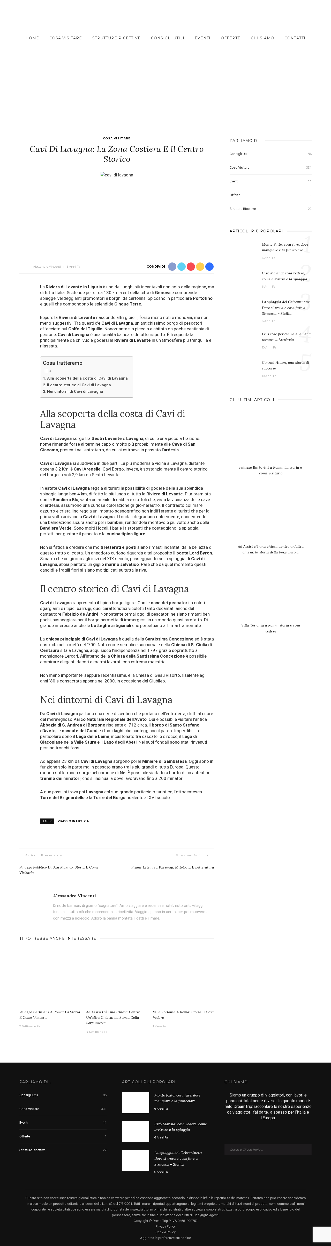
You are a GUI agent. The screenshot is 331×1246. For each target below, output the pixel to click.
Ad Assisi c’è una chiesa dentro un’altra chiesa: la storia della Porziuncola (113, 1017)
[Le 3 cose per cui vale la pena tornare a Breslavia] (243, 339)
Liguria (95, 286)
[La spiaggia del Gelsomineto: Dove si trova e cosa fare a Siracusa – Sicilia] (243, 309)
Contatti (294, 38)
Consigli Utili (167, 38)
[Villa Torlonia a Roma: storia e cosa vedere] (183, 977)
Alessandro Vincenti (47, 266)
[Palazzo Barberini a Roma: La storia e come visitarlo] (50, 977)
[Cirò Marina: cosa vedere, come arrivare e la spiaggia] (243, 280)
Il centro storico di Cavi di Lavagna (79, 385)
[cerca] (316, 15)
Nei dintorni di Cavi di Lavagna (75, 391)
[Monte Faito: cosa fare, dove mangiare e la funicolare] (243, 251)
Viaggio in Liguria (73, 821)
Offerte (230, 38)
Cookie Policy (165, 1232)
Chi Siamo (262, 38)
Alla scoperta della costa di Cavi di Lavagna (87, 378)
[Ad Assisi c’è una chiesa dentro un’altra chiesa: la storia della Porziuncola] (117, 977)
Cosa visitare (65, 38)
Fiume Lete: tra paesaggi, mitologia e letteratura (172, 867)
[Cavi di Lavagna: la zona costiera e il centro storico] (117, 174)
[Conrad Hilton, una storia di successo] (243, 366)
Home (32, 38)
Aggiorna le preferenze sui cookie (165, 1238)
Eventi (202, 38)
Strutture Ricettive (116, 38)
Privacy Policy (166, 1226)
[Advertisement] (165, 85)
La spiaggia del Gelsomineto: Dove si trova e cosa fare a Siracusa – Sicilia (286, 308)
